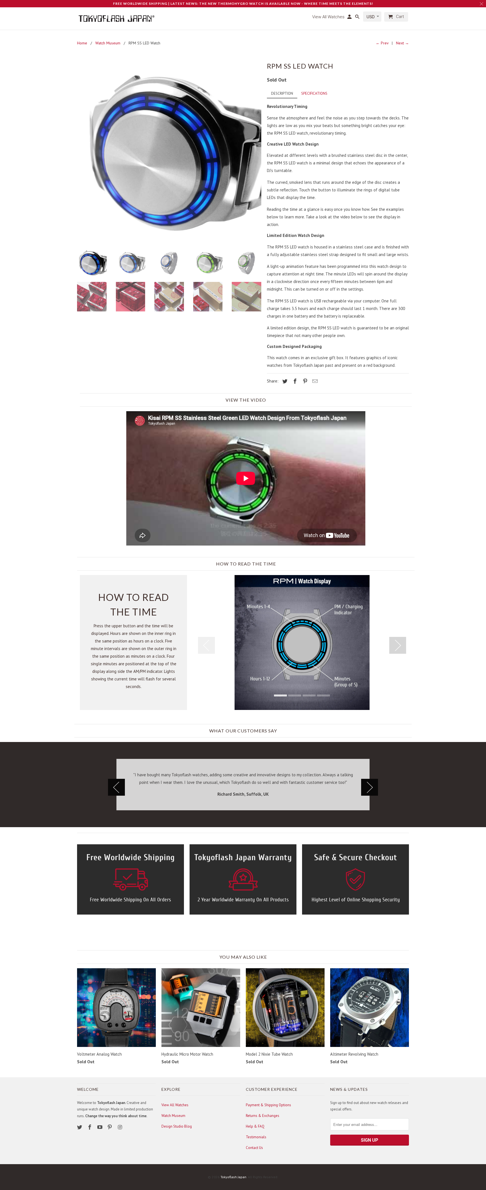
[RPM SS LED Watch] (169, 152)
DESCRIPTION (282, 93)
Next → (402, 43)
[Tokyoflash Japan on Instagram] (120, 1127)
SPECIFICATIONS (314, 93)
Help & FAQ (255, 1126)
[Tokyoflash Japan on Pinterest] (110, 1127)
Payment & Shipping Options (268, 1105)
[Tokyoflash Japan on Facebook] (90, 1127)
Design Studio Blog (176, 1126)
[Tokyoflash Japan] (116, 19)
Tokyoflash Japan (233, 1177)
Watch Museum (173, 1115)
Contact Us (254, 1147)
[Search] (357, 18)
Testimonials (256, 1137)
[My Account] (349, 18)
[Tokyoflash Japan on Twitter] (80, 1127)
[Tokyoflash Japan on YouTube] (100, 1127)
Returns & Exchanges (262, 1115)
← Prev (382, 43)
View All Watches (174, 1105)
